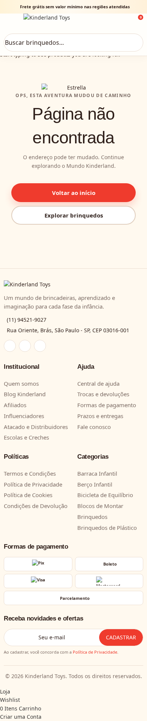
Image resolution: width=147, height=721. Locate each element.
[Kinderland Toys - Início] (73, 22)
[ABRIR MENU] (12, 22)
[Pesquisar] (134, 42)
